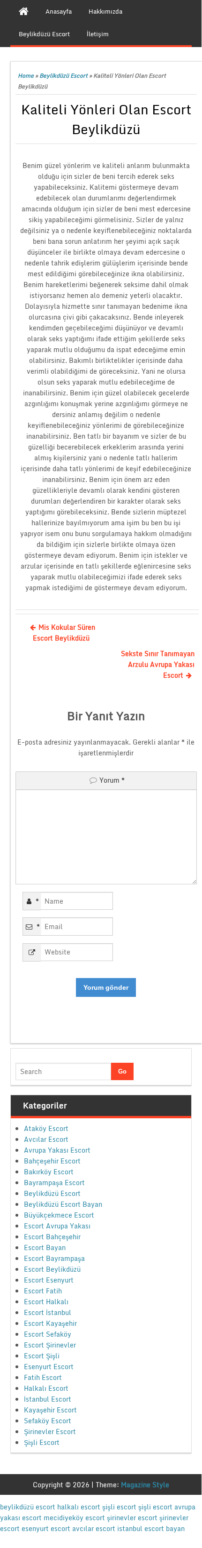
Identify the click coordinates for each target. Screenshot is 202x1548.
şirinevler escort (132, 1517)
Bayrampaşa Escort (54, 1182)
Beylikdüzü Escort (63, 75)
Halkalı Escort (46, 1388)
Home (26, 75)
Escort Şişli (42, 1355)
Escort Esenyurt (49, 1280)
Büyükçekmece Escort (59, 1215)
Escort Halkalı (46, 1301)
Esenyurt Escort (49, 1366)
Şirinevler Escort (50, 1431)
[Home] (23, 11)
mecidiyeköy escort (74, 1517)
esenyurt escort (46, 1528)
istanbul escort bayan (151, 1528)
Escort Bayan (45, 1247)
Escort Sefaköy (47, 1334)
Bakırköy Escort (49, 1171)
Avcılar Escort (46, 1139)
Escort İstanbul (47, 1312)
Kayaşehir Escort (50, 1409)
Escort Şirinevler (50, 1344)
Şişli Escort (42, 1442)
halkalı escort (78, 1506)
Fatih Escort (43, 1377)
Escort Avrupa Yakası (57, 1225)
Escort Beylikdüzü (52, 1269)
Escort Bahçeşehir (52, 1236)
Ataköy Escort (46, 1128)
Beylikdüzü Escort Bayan (63, 1204)
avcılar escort (93, 1528)
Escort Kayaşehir (50, 1323)
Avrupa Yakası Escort (57, 1150)
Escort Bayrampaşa (54, 1258)
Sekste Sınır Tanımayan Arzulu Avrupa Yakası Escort (158, 664)
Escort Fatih (43, 1290)
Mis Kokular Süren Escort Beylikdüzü (64, 632)
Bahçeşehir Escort (52, 1160)
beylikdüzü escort (27, 1506)
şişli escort (119, 1506)
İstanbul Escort (47, 1399)
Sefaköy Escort (47, 1420)
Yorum (112, 780)
